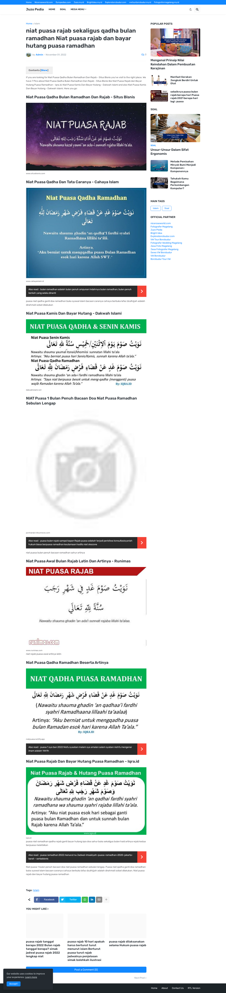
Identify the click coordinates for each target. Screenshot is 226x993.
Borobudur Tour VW (161, 259)
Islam (37, 24)
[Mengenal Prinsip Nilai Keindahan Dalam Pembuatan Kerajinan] (175, 42)
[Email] (99, 900)
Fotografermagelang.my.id (166, 2)
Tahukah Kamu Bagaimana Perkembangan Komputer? (179, 183)
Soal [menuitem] (63, 9)
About (164, 988)
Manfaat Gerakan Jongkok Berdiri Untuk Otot (184, 80)
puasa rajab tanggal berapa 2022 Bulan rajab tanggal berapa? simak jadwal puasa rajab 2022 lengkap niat (43, 949)
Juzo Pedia (35, 9)
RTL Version (194, 988)
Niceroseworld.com (44, 2)
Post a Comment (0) (86, 969)
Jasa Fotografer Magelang (164, 249)
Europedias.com (63, 2)
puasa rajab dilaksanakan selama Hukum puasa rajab (127, 943)
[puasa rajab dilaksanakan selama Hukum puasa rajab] (127, 926)
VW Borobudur (158, 255)
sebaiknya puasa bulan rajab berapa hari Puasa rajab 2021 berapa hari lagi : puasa (184, 96)
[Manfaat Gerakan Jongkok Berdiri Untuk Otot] (159, 80)
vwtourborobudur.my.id (140, 2)
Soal (166, 208)
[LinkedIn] (92, 900)
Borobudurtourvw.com (141, 7)
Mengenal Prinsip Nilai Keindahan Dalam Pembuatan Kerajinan (173, 64)
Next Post (139, 978)
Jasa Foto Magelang (161, 246)
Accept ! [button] (13, 983)
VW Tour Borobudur (161, 239)
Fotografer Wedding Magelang (166, 242)
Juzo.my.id (79, 2)
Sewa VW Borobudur (161, 252)
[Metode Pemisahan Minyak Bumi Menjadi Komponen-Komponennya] (159, 165)
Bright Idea (156, 233)
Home (29, 2)
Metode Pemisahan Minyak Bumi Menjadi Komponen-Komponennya (183, 166)
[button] (190, 9)
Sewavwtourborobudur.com (91, 7)
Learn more (31, 977)
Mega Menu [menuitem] (77, 9)
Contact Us (178, 988)
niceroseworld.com (161, 223)
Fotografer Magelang (36, 7)
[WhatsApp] (85, 900)
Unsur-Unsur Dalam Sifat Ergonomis (170, 152)
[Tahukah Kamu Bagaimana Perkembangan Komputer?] (159, 183)
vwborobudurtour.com (117, 7)
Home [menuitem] (52, 9)
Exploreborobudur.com (115, 2)
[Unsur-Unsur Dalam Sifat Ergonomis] (175, 128)
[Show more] (106, 900)
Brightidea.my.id (94, 2)
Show (44, 70)
